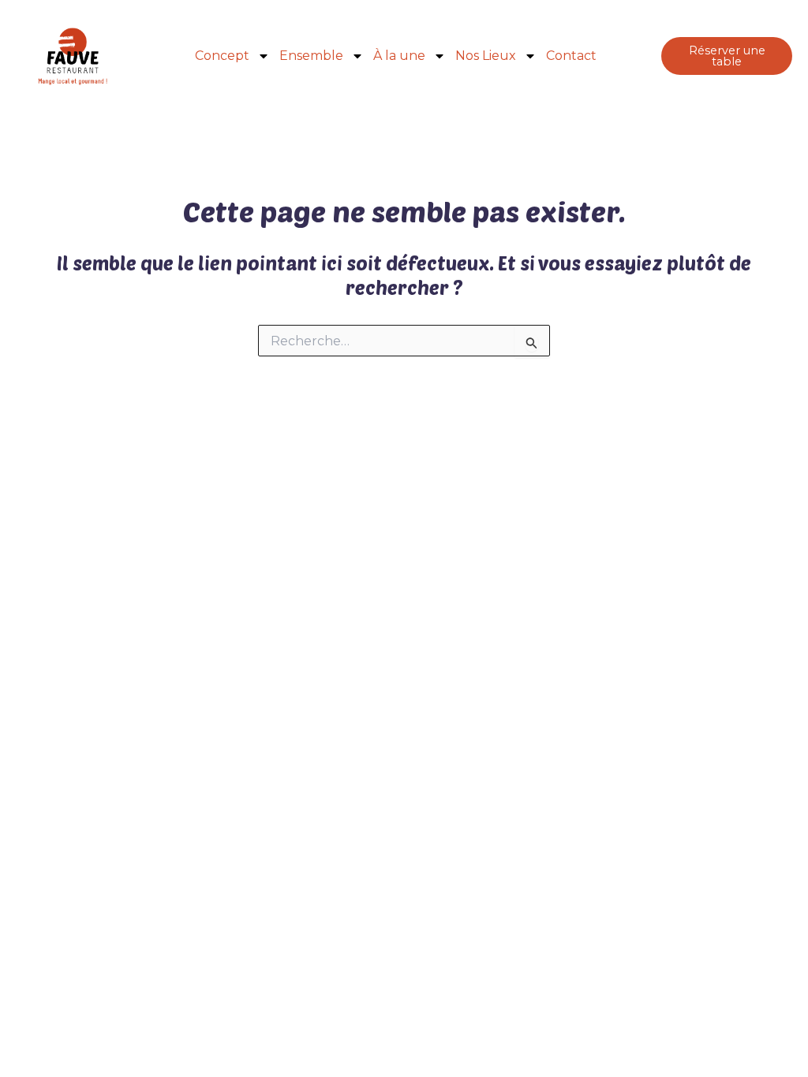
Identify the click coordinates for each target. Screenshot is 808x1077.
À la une (399, 55)
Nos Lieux (485, 55)
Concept (222, 55)
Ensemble (311, 55)
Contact (571, 55)
